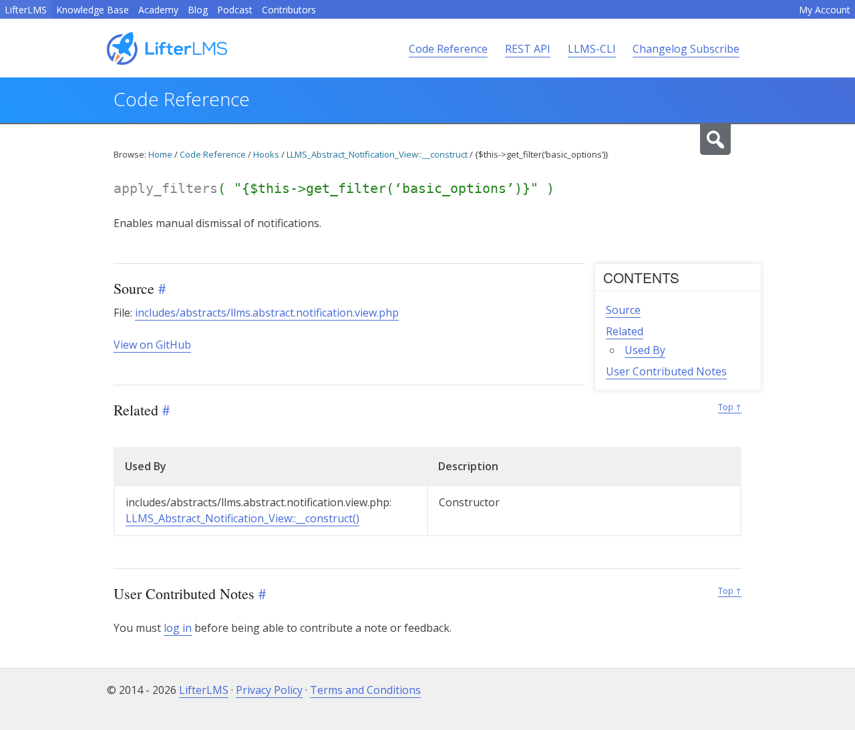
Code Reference (448, 48)
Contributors (289, 9)
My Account (824, 9)
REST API (527, 48)
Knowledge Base (92, 9)
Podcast (234, 9)
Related (624, 331)
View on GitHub (152, 344)
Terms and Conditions (365, 690)
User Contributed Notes (666, 371)
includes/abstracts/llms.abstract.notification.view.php (267, 312)
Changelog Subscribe (686, 48)
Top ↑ (729, 407)
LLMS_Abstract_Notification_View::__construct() (242, 518)
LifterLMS (26, 9)
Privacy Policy (269, 690)
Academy (158, 9)
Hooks (266, 154)
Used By (645, 350)
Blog (198, 9)
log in (178, 627)
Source (623, 310)
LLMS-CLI (592, 48)
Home (160, 154)
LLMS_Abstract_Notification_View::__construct (377, 154)
